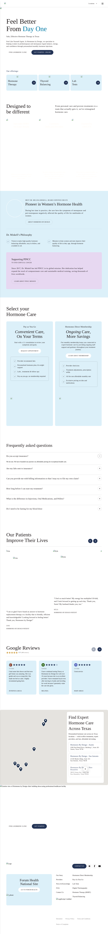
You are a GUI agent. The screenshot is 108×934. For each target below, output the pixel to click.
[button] (85, 769)
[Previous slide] (90, 541)
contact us (79, 866)
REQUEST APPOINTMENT (29, 351)
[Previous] (94, 649)
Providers (59, 879)
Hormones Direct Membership (82, 875)
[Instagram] (89, 866)
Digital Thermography (79, 888)
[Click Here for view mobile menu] (102, 3)
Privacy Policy (69, 919)
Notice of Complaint (62, 924)
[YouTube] (99, 866)
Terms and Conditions (83, 919)
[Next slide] (95, 541)
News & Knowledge (63, 884)
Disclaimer (59, 919)
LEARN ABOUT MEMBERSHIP (78, 355)
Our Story (59, 875)
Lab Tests (75, 884)
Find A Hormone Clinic (18, 826)
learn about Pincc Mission (25, 281)
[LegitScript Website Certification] (63, 905)
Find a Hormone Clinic (18, 52)
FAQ (57, 888)
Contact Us (60, 892)
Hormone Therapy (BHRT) (81, 892)
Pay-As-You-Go (77, 879)
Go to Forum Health (29, 890)
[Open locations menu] (96, 3)
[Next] (99, 649)
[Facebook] (94, 866)
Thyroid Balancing (78, 896)
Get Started (39, 826)
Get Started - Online (42, 52)
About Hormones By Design (39, 222)
